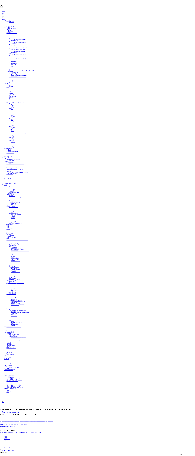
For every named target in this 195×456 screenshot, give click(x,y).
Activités (12, 106)
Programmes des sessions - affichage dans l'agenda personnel (18, 172)
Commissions (6, 36)
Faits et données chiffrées (8, 224)
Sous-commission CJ (14, 76)
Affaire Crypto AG (12, 88)
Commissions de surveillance (11, 59)
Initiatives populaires (14, 299)
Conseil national (7, 20)
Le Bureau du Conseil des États (16, 274)
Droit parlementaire (9, 333)
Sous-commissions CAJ (14, 43)
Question (12, 286)
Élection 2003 (13, 216)
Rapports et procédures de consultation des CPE (18, 39)
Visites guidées (8, 343)
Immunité (12, 321)
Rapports (12, 66)
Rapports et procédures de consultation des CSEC (19, 54)
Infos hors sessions (9, 344)
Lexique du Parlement (8, 326)
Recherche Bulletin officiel (8, 177)
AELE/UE (10, 108)
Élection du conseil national (15, 296)
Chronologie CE (11, 191)
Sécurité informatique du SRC (13, 91)
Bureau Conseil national (10, 21)
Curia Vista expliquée (9, 166)
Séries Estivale (6, 368)
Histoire (10, 163)
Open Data (8, 229)
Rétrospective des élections (10, 206)
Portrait (12, 104)
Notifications (6, 358)
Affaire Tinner (11, 89)
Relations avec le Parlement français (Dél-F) (13, 385)
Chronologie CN (11, 190)
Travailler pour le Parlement (10, 233)
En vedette (6, 356)
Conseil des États (7, 27)
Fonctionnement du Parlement (9, 332)
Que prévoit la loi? (14, 204)
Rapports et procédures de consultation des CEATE (19, 47)
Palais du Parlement (7, 236)
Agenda (5, 438)
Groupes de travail (13, 64)
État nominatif (11, 195)
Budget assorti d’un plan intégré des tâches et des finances (20, 251)
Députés (7, 308)
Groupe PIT (10, 101)
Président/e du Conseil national (15, 272)
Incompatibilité (13, 325)
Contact (3, 11)
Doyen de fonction (14, 268)
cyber (9, 98)
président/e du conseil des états (15, 276)
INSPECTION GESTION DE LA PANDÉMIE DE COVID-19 (21, 68)
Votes (5, 158)
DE (3, 13)
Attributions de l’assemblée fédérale (12, 243)
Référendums (13, 298)
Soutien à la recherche (10, 354)
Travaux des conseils (12, 281)
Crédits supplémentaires (14, 250)
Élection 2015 (13, 211)
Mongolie (8, 390)
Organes (3, 19)
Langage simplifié (7, 447)
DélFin (7, 84)
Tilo (7, 239)
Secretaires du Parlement (10, 235)
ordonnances (13, 260)
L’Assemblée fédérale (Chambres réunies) (15, 277)
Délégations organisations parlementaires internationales (15, 102)
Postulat (12, 291)
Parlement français (11, 137)
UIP (9, 118)
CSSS (9, 44)
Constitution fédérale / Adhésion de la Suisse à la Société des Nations (22, 340)
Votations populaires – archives (11, 351)
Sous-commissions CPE (14, 40)
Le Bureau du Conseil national (15, 269)
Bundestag (10, 134)
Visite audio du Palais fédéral (11, 348)
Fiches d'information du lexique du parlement (13, 327)
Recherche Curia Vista (8, 178)
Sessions (5, 170)
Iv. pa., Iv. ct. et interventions (13, 285)
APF (9, 103)
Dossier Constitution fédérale (13, 336)
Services (3, 341)
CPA (7, 79)
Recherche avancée (9, 35)
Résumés (7, 176)
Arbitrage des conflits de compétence (14, 244)
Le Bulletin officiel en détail (10, 162)
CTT (9, 48)
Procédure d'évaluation (12, 80)
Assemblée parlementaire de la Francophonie (13, 378)
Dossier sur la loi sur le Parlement (14, 334)
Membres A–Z (8, 30)
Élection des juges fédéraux (15, 264)
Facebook (6, 450)
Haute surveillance (11, 254)
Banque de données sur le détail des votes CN (13, 159)
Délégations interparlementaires (9, 375)
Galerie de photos (7, 439)
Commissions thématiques (10, 37)
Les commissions (13, 270)
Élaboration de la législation (15, 258)
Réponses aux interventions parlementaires (13, 167)
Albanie (7, 389)
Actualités (6, 437)
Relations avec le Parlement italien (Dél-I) (13, 386)
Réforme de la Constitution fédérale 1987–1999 (18, 337)
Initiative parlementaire (14, 290)
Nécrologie (8, 205)
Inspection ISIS (11, 92)
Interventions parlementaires (15, 303)
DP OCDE (10, 126)
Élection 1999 (13, 215)
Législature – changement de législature (10, 183)
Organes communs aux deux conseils (14, 279)
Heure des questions (14, 287)
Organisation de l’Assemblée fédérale (12, 266)
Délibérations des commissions (15, 338)
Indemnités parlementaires (13, 309)
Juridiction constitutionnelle (15, 305)
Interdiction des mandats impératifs (16, 322)
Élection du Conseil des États (13, 213)
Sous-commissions (11, 22)
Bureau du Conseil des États (11, 28)
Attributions (12, 65)
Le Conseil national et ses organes (14, 267)
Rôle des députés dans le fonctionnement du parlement (17, 310)
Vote (11, 319)
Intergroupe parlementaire (10, 331)
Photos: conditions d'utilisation (11, 360)
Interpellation (13, 288)
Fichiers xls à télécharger (10, 160)
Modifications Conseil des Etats (11, 33)
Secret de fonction (13, 311)
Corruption (12, 323)
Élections (5, 179)
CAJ (9, 41)
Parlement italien (11, 140)
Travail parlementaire (5, 157)
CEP (9, 69)
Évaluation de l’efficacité (13, 245)
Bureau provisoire (13, 273)
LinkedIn (2, 450)
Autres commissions (9, 71)
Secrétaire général (9, 231)
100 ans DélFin (11, 86)
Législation (10, 255)
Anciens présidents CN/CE (10, 189)
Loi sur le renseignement (12, 96)
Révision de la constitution (15, 259)
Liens (9, 95)
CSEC (10, 53)
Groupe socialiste (9, 150)
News (5, 355)
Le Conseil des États (14, 275)
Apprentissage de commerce (11, 362)
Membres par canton (9, 24)
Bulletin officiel (6, 161)
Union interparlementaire (10, 377)
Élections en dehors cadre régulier (16, 214)
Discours (5, 366)
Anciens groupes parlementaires (14, 187)
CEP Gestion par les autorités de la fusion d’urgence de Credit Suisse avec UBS (21, 70)
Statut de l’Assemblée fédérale (11, 294)
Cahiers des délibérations (10, 352)
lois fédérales (13, 256)
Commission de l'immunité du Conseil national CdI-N (17, 77)
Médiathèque (6, 359)
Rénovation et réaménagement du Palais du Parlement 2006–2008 (17, 240)
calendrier (12, 125)
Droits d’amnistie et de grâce (13, 252)
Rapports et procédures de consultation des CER (18, 51)
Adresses (5, 155)
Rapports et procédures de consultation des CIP (18, 58)
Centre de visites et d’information (9, 369)
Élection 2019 (13, 212)
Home (3, 402)
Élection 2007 (13, 209)
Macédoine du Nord (9, 391)
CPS (9, 55)
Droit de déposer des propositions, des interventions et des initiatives (21, 312)
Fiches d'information (9, 329)
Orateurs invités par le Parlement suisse (12, 367)
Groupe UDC (8, 149)
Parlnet (3, 10)
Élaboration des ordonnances (15, 261)
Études (7, 330)
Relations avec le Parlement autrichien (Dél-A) (13, 384)
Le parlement (4, 184)
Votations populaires (7, 350)
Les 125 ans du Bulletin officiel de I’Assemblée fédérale (15, 164)
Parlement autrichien (12, 145)
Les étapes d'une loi (12, 335)
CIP (9, 57)
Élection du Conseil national (13, 207)
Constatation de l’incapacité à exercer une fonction (19, 302)
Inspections (10, 99)
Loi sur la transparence (8, 365)
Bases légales (13, 107)
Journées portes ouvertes (10, 347)
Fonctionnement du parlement (11, 280)
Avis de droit (11, 93)
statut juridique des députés (13, 320)
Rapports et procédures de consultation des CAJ (18, 42)
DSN (9, 200)
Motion (12, 289)
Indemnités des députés (8, 156)
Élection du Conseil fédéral (13, 221)
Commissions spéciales (10, 81)
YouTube (9, 450)
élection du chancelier (12, 222)
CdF (9, 60)
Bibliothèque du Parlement (8, 353)
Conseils (7, 225)
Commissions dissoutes (10, 198)
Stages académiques (9, 363)
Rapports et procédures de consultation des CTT (18, 49)
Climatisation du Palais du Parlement (12, 237)
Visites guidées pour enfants (10, 346)
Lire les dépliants (9, 168)
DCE (9, 112)
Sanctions (12, 314)
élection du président (12, 220)
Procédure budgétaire (14, 247)
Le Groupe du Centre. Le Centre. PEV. (12, 151)
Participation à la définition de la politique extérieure (17, 253)
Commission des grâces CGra (13, 72)
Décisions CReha (13, 203)
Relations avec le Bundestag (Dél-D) (12, 383)
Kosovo (7, 392)
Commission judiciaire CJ (13, 73)
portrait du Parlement (7, 242)
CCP (9, 199)
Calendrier (12, 105)
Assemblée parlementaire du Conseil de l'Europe (14, 380)
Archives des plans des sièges (13, 188)
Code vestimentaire (14, 316)
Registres (5, 394)
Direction (7, 232)
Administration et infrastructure (11, 292)
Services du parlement (12, 293)
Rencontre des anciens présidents (14, 192)
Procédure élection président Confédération (15, 223)
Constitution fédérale (14, 257)
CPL (9, 82)
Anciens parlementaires (10, 193)
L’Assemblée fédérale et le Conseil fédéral (15, 300)
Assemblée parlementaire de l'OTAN (12, 381)
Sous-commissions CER (14, 52)
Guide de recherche (7, 357)
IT (2, 15)
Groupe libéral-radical (10, 152)
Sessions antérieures (9, 174)
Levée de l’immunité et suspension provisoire (18, 301)
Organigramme (8, 234)
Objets (7, 226)
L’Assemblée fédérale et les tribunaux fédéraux (16, 304)
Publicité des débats (14, 297)
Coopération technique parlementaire (10, 388)
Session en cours (9, 171)
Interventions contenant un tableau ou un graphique (14, 169)
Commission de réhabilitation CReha (14, 202)
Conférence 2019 (11, 94)
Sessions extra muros (12, 196)
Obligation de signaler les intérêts (16, 324)
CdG (9, 62)
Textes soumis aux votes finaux (11, 173)
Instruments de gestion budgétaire (16, 248)
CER (9, 50)
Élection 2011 (13, 210)
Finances (10, 246)
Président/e (8, 23)
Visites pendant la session (10, 345)
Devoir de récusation (14, 313)
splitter (7, 238)
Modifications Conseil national (11, 26)
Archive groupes (9, 186)
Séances (7, 227)
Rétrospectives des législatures (11, 194)
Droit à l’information (14, 315)
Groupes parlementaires (8, 148)
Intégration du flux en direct (8, 370)
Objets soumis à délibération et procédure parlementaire (15, 283)
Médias (5, 349)
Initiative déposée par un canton (16, 307)
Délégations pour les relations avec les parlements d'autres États (16, 133)
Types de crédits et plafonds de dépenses (17, 249)
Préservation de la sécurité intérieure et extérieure (16, 265)
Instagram (12, 450)
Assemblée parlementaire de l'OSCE (12, 379)
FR (2, 14)
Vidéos (12, 117)
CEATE (10, 46)
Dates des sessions (9, 175)
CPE (9, 38)
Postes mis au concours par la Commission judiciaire (19, 75)
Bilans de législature (9, 228)
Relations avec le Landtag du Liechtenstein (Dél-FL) (14, 387)
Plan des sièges (8, 25)
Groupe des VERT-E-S (10, 153)
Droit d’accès (11, 97)
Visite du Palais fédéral (8, 342)
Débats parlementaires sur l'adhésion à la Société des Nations (20, 339)
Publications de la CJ (14, 74)
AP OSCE (10, 129)
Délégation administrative (10, 100)
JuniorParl (6, 446)
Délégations (6, 83)
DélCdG (7, 87)
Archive (5, 185)
